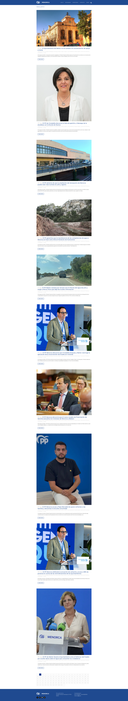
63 (45, 680)
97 (82, 682)
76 (79, 680)
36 (79, 676)
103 (45, 685)
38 (85, 676)
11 (66, 674)
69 (61, 680)
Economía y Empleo (57, 51)
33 (72, 676)
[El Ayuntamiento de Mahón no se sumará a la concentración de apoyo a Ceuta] (64, 28)
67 (56, 680)
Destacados (51, 51)
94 (74, 682)
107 (56, 685)
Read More (41, 59)
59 (87, 678)
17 (82, 674)
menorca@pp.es (77, 695)
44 (48, 678)
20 (37, 676)
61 (40, 680)
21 (40, 676)
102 (43, 685)
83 (45, 682)
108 (59, 685)
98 (85, 682)
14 (74, 674)
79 (87, 680)
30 (64, 676)
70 (64, 680)
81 (40, 682)
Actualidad (46, 51)
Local (68, 51)
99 (87, 682)
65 (50, 680)
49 (61, 678)
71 (66, 680)
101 (40, 685)
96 (79, 682)
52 (69, 678)
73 (72, 680)
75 (77, 680)
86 (53, 682)
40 (37, 678)
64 (48, 680)
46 (53, 678)
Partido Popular (77, 51)
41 (40, 678)
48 (58, 678)
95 (77, 682)
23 (45, 676)
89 (61, 682)
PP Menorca (87, 51)
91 (66, 682)
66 (53, 680)
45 (50, 678)
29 (61, 676)
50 (64, 678)
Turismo (81, 51)
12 (69, 674)
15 (77, 674)
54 (74, 678)
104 (48, 685)
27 (56, 676)
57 (82, 678)
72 (69, 680)
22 (42, 676)
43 (45, 678)
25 (50, 676)
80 (37, 682)
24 (48, 676)
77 (82, 680)
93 (72, 682)
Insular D (65, 51)
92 (69, 682)
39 (87, 676)
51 (66, 678)
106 (53, 685)
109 (61, 685)
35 (77, 676)
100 (37, 685)
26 (53, 676)
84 (48, 682)
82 (42, 682)
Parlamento (72, 51)
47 (56, 678)
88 (58, 682)
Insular (62, 51)
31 (66, 676)
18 (85, 674)
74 (74, 680)
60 (37, 680)
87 (56, 682)
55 (77, 678)
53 (72, 678)
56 (79, 678)
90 (64, 682)
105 (51, 685)
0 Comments (40, 52)
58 (85, 678)
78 (85, 680)
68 (58, 680)
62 (42, 680)
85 (50, 682)
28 (58, 676)
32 (69, 676)
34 (74, 676)
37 (82, 676)
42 (42, 678)
